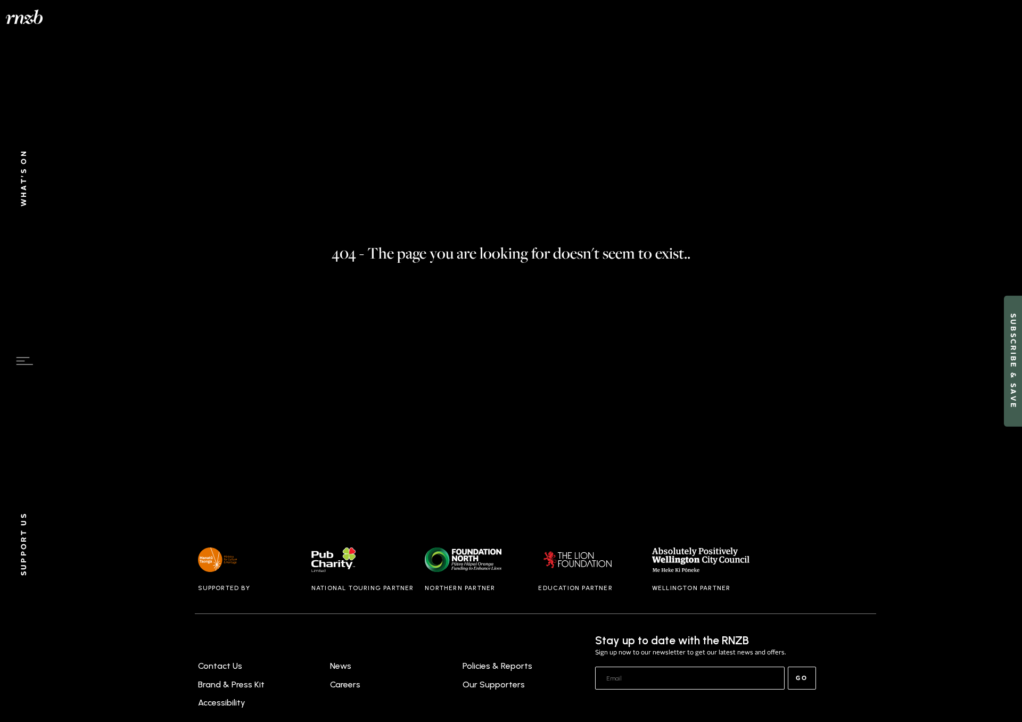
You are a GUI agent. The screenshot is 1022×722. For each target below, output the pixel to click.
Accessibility (221, 703)
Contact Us (220, 666)
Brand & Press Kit (231, 684)
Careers (345, 684)
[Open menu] (24, 361)
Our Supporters (494, 684)
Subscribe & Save (1012, 361)
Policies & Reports (497, 666)
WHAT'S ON (24, 178)
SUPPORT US (24, 544)
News (340, 666)
